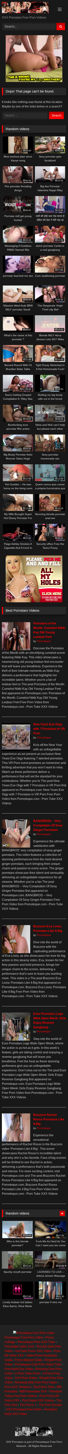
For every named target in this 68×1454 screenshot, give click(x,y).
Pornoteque (44, 641)
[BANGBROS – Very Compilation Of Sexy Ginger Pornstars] (16, 846)
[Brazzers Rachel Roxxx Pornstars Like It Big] (16, 1140)
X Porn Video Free (27, 1373)
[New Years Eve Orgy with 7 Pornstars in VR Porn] (16, 750)
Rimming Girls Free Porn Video (36, 1382)
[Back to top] (56, 1443)
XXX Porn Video (26, 1377)
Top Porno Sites (43, 1386)
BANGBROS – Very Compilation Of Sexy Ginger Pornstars (48, 825)
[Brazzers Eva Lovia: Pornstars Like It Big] (16, 952)
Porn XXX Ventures (18, 1386)
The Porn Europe (50, 1404)
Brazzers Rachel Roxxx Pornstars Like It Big (48, 1119)
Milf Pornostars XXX (33, 1391)
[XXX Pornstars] (28, 8)
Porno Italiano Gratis (28, 1360)
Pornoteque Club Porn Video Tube (38, 1364)
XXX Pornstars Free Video (24, 1409)
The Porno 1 (28, 1404)
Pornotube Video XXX (19, 1346)
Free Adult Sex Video (19, 1368)
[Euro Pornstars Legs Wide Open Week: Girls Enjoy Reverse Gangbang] (16, 1039)
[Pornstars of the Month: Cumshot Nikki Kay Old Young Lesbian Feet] (16, 649)
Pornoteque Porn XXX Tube (36, 1342)
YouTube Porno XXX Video (33, 1351)
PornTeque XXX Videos (38, 1400)
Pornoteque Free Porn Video (24, 1337)
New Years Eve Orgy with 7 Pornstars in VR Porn (49, 729)
